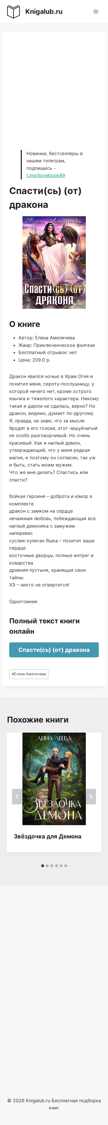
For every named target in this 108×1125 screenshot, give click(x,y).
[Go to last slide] (17, 796)
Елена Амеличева (29, 674)
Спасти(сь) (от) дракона (54, 649)
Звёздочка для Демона (48, 836)
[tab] (42, 865)
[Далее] (91, 796)
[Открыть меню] (95, 11)
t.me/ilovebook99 (45, 175)
